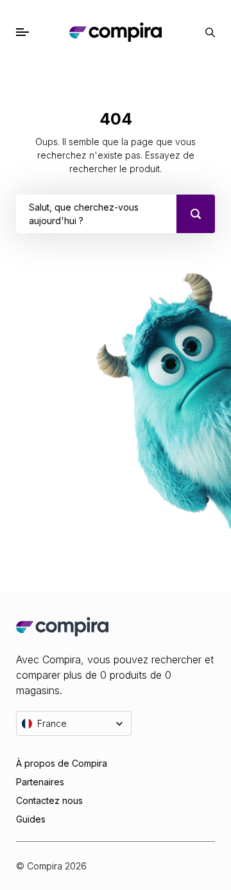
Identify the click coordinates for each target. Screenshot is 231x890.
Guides (31, 819)
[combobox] (30, 214)
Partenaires (40, 781)
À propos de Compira (61, 763)
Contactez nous (49, 800)
